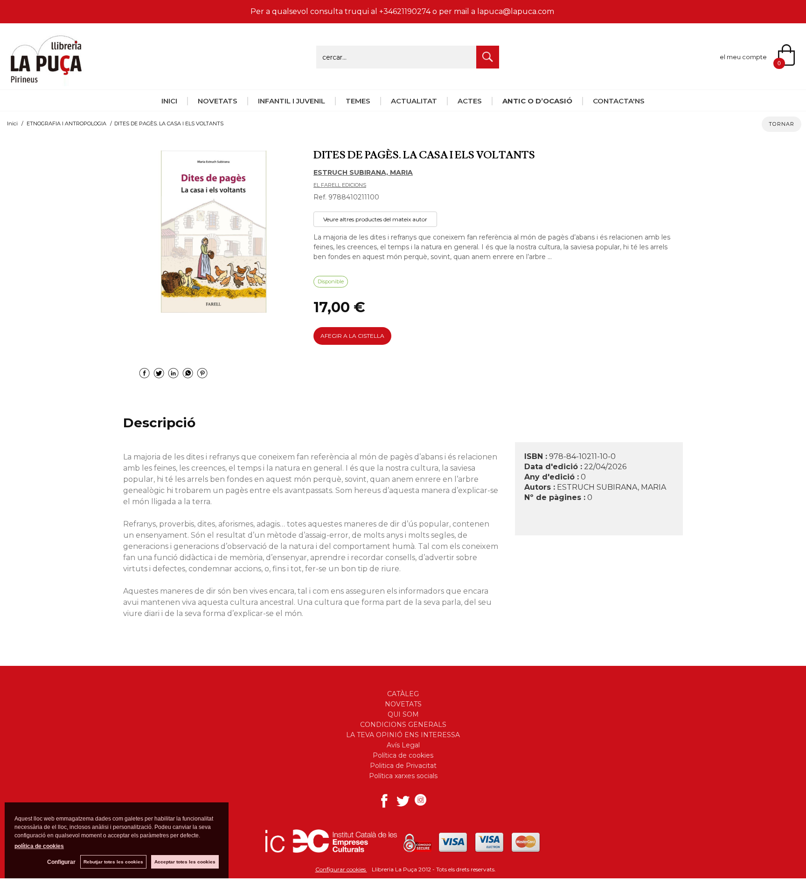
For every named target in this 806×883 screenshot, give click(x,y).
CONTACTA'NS (619, 100)
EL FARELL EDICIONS (339, 185)
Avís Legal (403, 745)
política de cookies (39, 846)
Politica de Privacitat (403, 765)
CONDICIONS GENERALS (403, 724)
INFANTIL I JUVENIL (291, 100)
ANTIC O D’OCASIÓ (537, 100)
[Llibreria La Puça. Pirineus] (46, 81)
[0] (792, 56)
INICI (169, 100)
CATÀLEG (403, 694)
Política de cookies (403, 755)
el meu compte (743, 57)
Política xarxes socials (403, 776)
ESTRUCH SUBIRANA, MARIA (363, 172)
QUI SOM (403, 714)
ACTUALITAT (414, 100)
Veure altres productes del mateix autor (375, 219)
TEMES (358, 100)
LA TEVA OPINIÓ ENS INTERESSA (403, 735)
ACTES (470, 100)
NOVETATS (217, 100)
